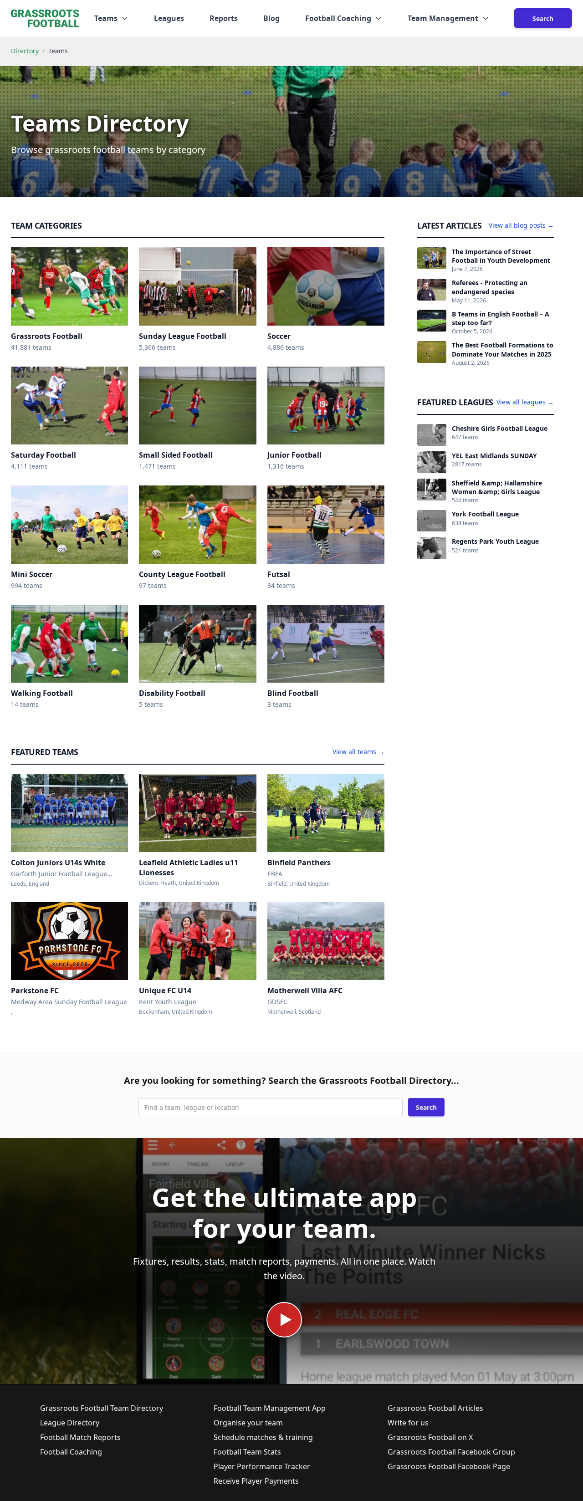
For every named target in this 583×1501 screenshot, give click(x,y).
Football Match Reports (80, 1437)
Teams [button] (106, 18)
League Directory (69, 1423)
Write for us (408, 1423)
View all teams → (358, 751)
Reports (224, 18)
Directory (25, 50)
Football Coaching (71, 1452)
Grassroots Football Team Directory (101, 1408)
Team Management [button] (443, 18)
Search (542, 18)
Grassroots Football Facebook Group (451, 1452)
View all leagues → (525, 402)
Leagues (169, 18)
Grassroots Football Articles (435, 1408)
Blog (271, 18)
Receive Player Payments (256, 1481)
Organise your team (248, 1423)
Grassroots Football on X (430, 1437)
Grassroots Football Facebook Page (449, 1466)
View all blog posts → (521, 225)
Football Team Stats (247, 1452)
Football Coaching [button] (338, 18)
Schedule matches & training (263, 1437)
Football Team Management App (270, 1408)
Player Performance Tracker (262, 1466)
